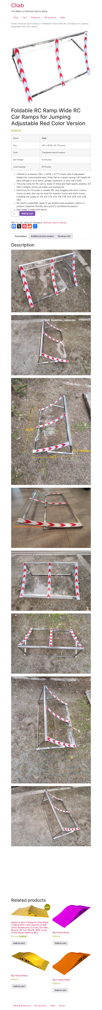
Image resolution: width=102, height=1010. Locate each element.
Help (62, 17)
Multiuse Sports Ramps (29, 23)
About (62, 1005)
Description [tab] (21, 236)
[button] (86, 34)
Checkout (36, 17)
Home (14, 23)
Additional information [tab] (42, 236)
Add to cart (27, 213)
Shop (15, 17)
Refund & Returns (21, 1005)
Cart (24, 17)
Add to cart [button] (19, 943)
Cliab (17, 5)
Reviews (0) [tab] (64, 236)
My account (50, 17)
